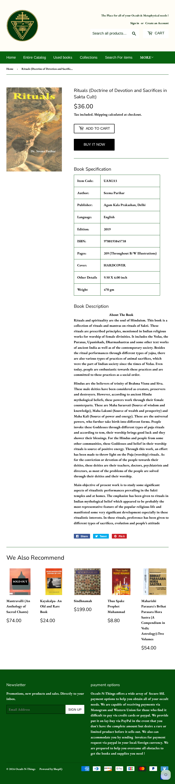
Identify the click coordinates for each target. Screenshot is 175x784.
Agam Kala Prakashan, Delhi (125, 205)
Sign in (134, 23)
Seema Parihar (114, 193)
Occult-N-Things (25, 769)
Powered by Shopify (51, 769)
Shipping (101, 114)
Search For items (119, 57)
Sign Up (75, 709)
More (145, 57)
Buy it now (94, 144)
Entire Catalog (34, 57)
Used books (62, 57)
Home (11, 57)
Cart (159, 33)
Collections (89, 57)
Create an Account (157, 23)
